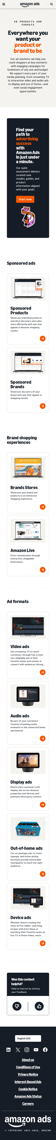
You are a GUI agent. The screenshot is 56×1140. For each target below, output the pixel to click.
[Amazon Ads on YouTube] (36, 1050)
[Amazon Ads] (27, 4)
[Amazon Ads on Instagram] (27, 1050)
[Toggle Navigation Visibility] (4, 4)
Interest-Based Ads (28, 1082)
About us (28, 1060)
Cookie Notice (28, 1089)
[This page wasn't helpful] (17, 1007)
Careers (28, 1103)
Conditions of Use (28, 1067)
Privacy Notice (28, 1074)
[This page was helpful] (39, 1007)
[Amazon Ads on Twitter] (17, 1050)
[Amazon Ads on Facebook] (45, 1050)
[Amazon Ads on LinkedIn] (8, 1050)
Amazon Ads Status (28, 1096)
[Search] (51, 4)
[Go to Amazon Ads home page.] (28, 1121)
